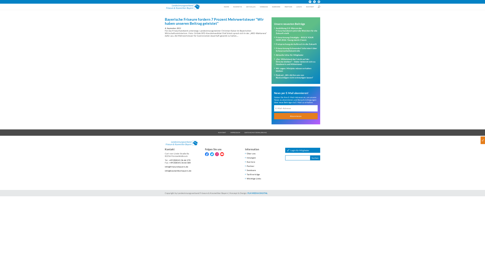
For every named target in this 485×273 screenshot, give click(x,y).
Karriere (276, 7)
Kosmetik (237, 7)
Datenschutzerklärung (256, 132)
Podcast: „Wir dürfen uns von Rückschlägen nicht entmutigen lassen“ (294, 76)
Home (226, 7)
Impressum (235, 132)
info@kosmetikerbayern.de (178, 170)
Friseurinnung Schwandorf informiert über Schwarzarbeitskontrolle (296, 49)
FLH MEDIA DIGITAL (258, 193)
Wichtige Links (254, 178)
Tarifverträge (253, 174)
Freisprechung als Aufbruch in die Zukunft (296, 44)
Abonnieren (296, 116)
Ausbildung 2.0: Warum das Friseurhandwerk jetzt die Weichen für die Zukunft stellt (296, 30)
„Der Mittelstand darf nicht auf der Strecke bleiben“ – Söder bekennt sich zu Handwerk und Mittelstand (296, 61)
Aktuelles (251, 7)
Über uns (251, 153)
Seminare (251, 170)
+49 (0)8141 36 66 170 (179, 160)
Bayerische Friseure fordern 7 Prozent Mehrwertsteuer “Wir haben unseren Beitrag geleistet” (214, 21)
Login (299, 7)
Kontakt (310, 7)
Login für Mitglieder (299, 150)
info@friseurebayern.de (176, 166)
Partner (288, 7)
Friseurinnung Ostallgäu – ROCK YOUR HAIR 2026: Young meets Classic (294, 38)
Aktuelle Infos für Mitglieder (290, 55)
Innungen (251, 157)
